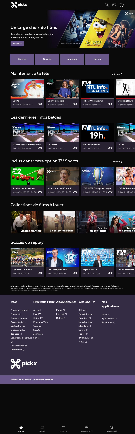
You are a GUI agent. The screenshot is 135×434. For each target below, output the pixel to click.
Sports (36, 330)
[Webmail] (114, 4)
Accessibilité (17, 322)
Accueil (37, 310)
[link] (27, 93)
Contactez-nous (19, 310)
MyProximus (108, 318)
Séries (36, 338)
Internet (60, 314)
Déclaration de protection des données (18, 330)
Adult (82, 342)
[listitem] (26, 222)
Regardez (17, 44)
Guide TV (38, 318)
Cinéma (37, 326)
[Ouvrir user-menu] (121, 4)
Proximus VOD (40, 322)
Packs (59, 310)
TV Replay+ (85, 338)
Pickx (104, 315)
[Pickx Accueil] (24, 364)
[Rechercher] (107, 4)
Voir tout (116, 74)
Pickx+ (82, 334)
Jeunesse (38, 334)
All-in (82, 310)
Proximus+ (107, 322)
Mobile (59, 318)
